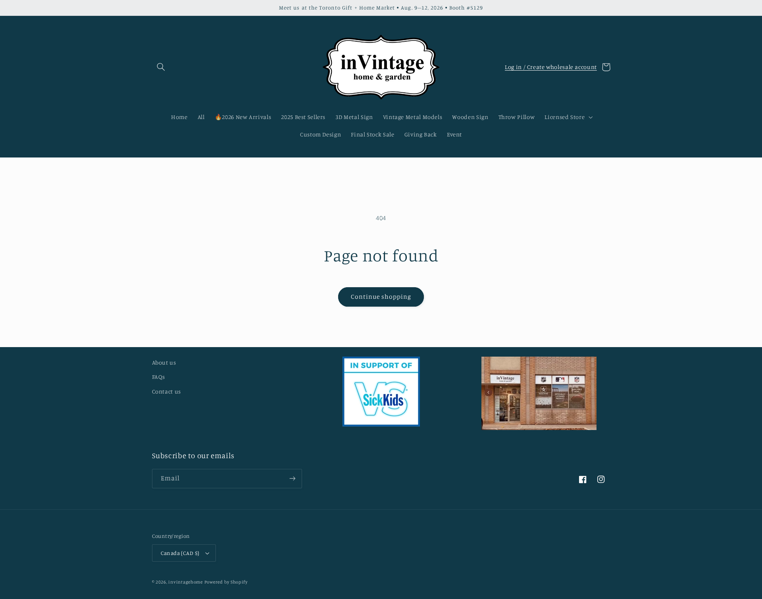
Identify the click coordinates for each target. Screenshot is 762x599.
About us (164, 362)
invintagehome (185, 582)
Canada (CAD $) (180, 553)
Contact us (166, 391)
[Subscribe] (292, 478)
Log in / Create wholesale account (551, 66)
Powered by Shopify (226, 582)
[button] (161, 67)
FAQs (158, 376)
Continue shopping (381, 296)
